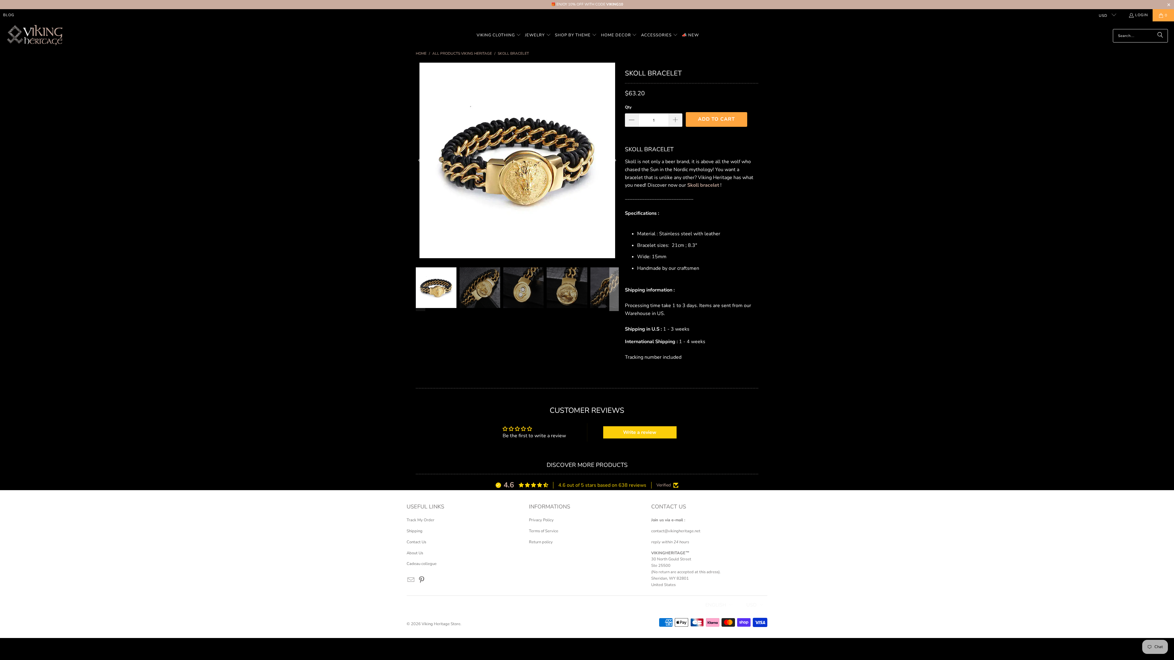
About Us (415, 553)
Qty (628, 107)
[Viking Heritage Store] (34, 35)
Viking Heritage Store (441, 624)
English (715, 605)
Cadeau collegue (422, 563)
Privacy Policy (541, 520)
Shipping (415, 531)
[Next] (614, 160)
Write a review (639, 432)
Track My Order (420, 520)
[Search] (1160, 35)
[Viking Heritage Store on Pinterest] (421, 580)
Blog (8, 15)
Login (1141, 15)
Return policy (541, 542)
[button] (499, 35)
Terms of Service (543, 531)
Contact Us (416, 542)
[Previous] (420, 160)
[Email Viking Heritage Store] (411, 580)
